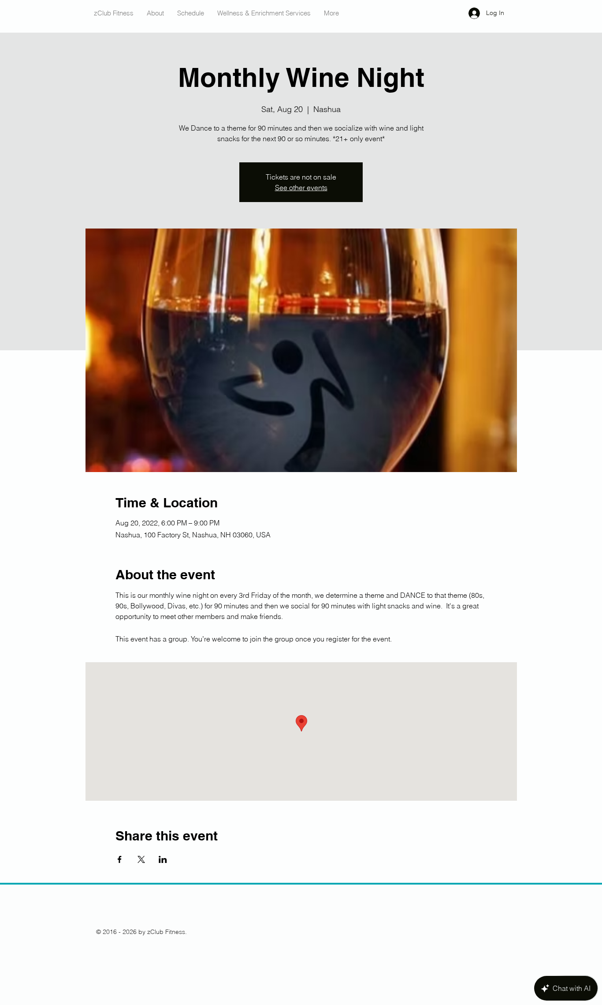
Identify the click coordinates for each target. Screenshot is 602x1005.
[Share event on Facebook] (119, 859)
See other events (301, 187)
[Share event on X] (141, 859)
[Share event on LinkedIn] (163, 859)
